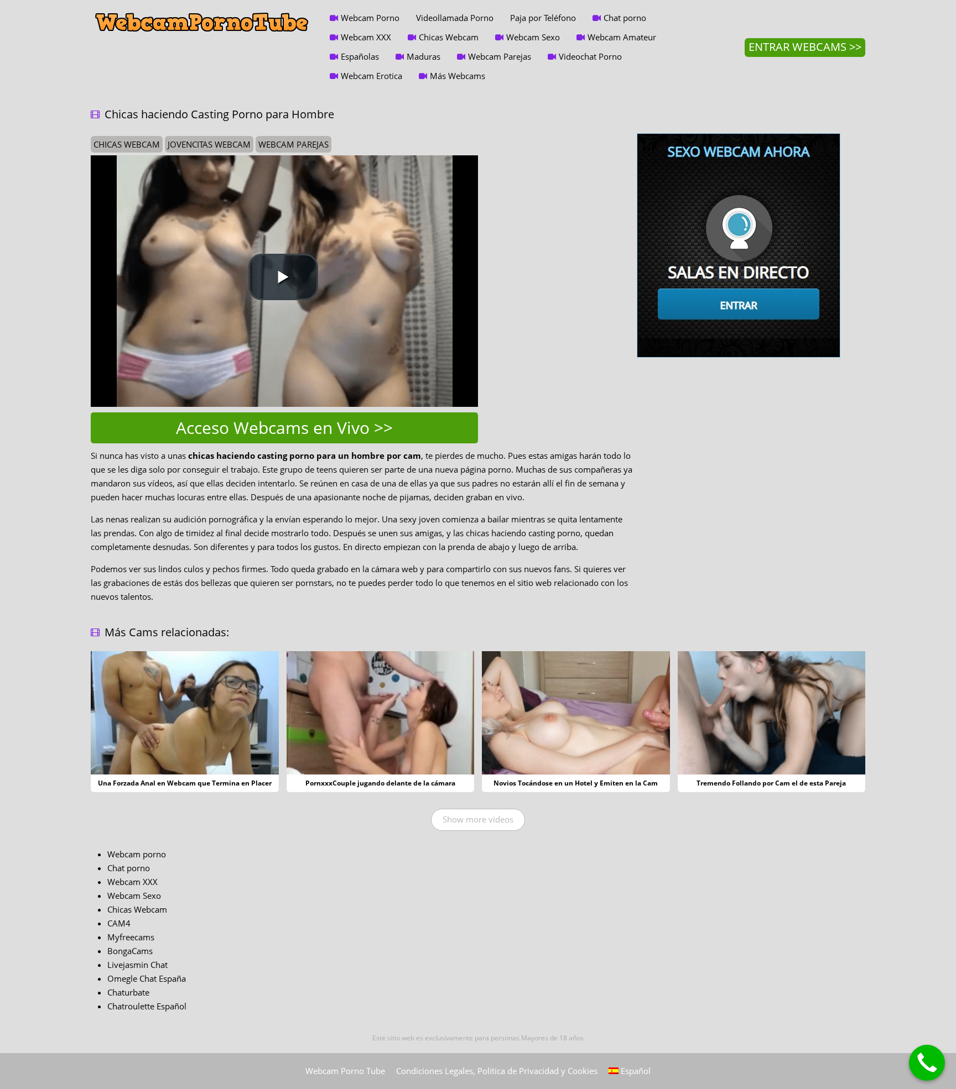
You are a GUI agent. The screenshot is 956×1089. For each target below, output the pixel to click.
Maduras (423, 56)
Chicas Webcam (449, 37)
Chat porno (625, 17)
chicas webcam (126, 144)
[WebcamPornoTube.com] (202, 8)
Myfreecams (130, 937)
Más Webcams (457, 75)
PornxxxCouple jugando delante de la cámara (380, 783)
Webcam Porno (370, 17)
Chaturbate (128, 992)
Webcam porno (136, 854)
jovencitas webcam (209, 144)
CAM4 (119, 923)
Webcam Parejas (499, 56)
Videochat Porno (590, 56)
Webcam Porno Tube (345, 1070)
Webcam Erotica (371, 75)
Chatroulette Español (146, 1006)
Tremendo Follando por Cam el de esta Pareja (771, 783)
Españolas (360, 56)
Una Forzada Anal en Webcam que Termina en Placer (185, 783)
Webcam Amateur (622, 37)
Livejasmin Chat (137, 964)
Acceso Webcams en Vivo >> (284, 427)
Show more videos (478, 819)
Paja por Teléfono (543, 17)
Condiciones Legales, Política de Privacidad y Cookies (497, 1070)
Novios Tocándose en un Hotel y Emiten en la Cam (575, 783)
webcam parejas (293, 144)
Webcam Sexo (533, 37)
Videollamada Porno (454, 17)
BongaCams (130, 950)
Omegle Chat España (146, 978)
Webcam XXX (366, 37)
